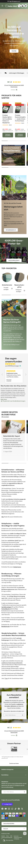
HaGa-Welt (7, 833)
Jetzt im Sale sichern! (14, 260)
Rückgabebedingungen (14, 838)
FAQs (7, 836)
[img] (14, 364)
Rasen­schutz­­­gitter (19, 286)
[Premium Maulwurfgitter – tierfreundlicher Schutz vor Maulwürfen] (7, 107)
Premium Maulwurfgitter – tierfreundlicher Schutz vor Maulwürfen (7, 118)
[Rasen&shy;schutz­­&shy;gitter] (19, 277)
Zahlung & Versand (18, 837)
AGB (11, 836)
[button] (26, 5)
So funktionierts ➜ (11, 230)
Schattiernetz (7, 285)
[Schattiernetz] (7, 277)
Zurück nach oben (14, 763)
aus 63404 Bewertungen (12, 366)
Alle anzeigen (5, 417)
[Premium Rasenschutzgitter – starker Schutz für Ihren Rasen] (20, 107)
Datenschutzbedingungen (6, 837)
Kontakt (3, 836)
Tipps (6, 678)
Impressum (16, 836)
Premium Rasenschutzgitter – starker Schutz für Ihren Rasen (20, 118)
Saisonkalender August (11, 436)
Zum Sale (14, 51)
